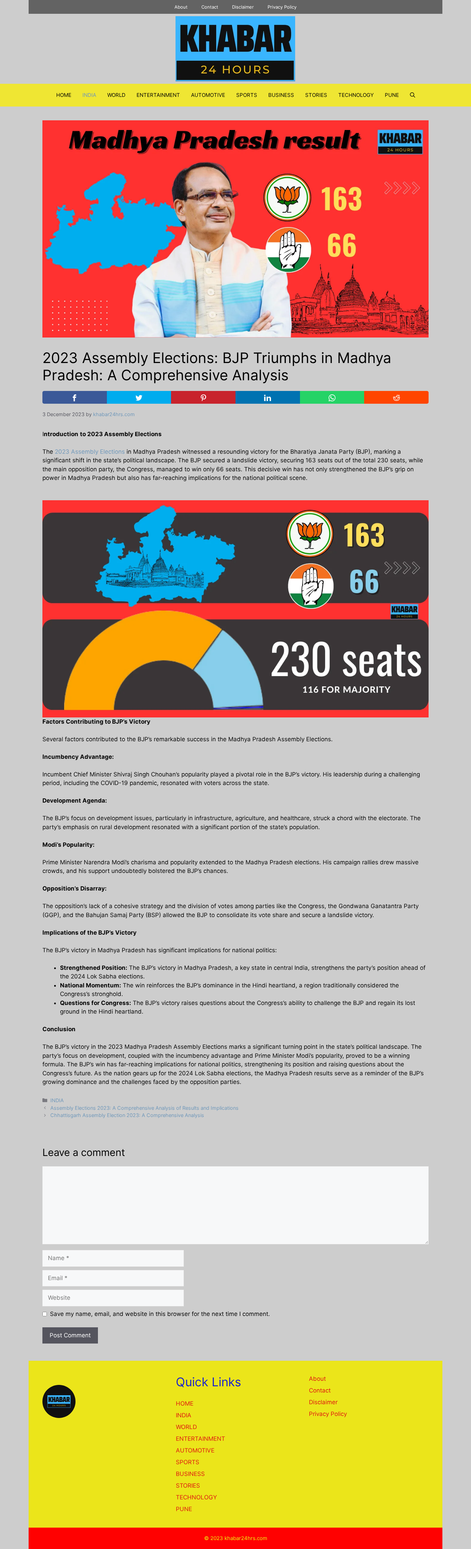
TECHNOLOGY (356, 95)
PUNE (392, 95)
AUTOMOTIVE (208, 95)
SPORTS (246, 95)
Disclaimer (243, 7)
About (181, 7)
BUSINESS (281, 95)
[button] (412, 95)
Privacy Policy (282, 7)
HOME (63, 95)
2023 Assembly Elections (90, 451)
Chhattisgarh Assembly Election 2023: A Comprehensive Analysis (127, 1115)
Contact (209, 7)
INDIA (89, 95)
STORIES (316, 95)
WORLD (116, 95)
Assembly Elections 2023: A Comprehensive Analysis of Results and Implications (144, 1108)
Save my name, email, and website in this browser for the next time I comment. (160, 1313)
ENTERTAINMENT (158, 95)
